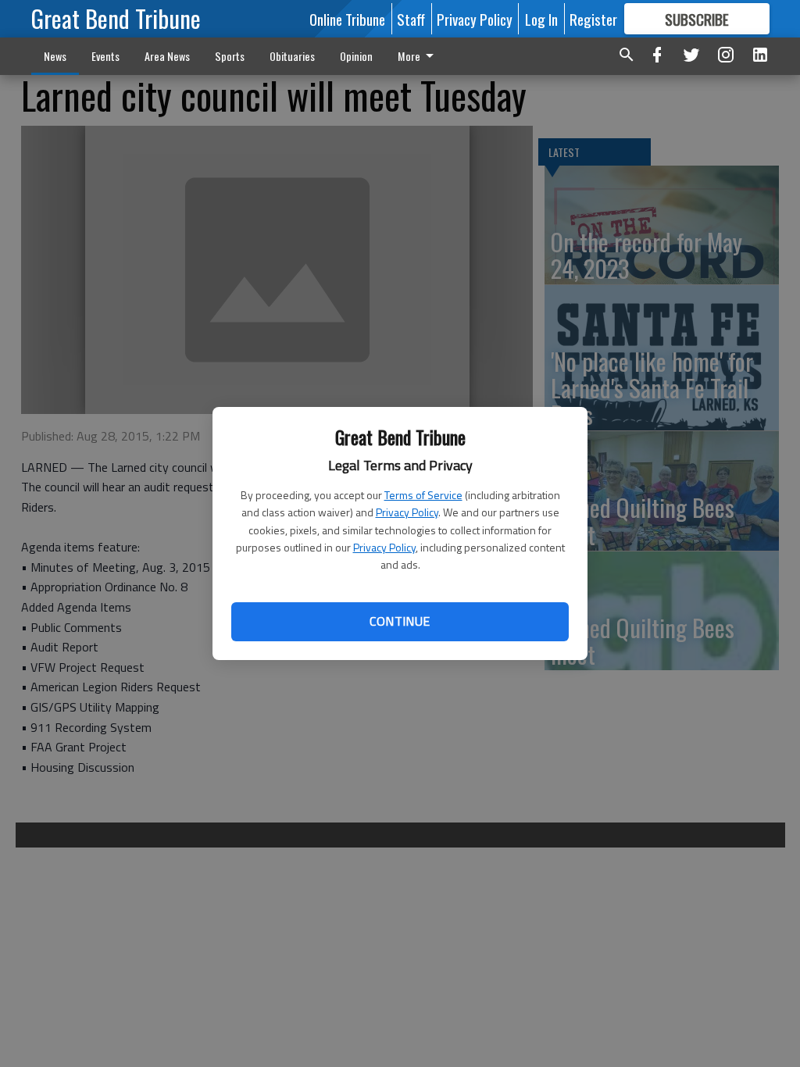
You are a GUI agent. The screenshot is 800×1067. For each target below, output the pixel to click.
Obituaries (292, 56)
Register (593, 19)
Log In (541, 19)
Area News (167, 56)
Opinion (356, 56)
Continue (400, 621)
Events (105, 56)
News (55, 56)
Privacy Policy (407, 512)
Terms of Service (423, 495)
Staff (411, 19)
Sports (230, 56)
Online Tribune (347, 19)
